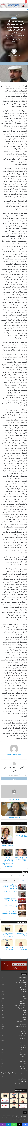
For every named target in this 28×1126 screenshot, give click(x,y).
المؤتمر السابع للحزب (19, 1005)
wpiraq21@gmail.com (14, 55)
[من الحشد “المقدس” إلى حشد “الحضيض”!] (22, 907)
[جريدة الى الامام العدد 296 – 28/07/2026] (5, 1106)
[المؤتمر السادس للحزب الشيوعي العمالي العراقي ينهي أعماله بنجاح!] (22, 914)
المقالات (24, 1017)
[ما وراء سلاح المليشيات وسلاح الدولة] (21, 928)
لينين (25, 1070)
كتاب (25, 1040)
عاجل (25, 1028)
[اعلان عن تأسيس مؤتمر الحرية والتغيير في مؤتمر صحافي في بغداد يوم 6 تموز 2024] (22, 887)
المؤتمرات (22, 1003)
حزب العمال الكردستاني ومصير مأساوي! (16, 1)
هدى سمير (22, 1066)
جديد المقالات (23, 1024)
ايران (13, 1116)
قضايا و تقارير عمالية (21, 1035)
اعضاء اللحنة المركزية (21, 982)
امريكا (17, 1116)
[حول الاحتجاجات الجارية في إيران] (7, 835)
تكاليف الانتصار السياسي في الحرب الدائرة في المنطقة (8, 949)
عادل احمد (22, 1052)
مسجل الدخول (19, 875)
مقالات (14, 1119)
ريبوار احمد (22, 1047)
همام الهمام (22, 1019)
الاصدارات (24, 991)
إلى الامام (23, 994)
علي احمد (24, 1033)
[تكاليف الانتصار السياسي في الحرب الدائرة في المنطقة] (7, 942)
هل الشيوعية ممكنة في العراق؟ (10, 891)
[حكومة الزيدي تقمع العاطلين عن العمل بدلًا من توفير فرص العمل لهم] (7, 928)
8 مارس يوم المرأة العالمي (19, 1012)
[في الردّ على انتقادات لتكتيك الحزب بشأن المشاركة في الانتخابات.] (21, 852)
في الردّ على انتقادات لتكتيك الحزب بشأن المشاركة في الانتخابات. (21, 859)
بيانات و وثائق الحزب (20, 1008)
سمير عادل (22, 1049)
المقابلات (11, 15)
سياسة (18, 1119)
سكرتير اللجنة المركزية (21, 1026)
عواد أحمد (23, 1056)
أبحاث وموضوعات (21, 1001)
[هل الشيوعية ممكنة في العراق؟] (22, 894)
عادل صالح (22, 1054)
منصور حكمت (23, 1076)
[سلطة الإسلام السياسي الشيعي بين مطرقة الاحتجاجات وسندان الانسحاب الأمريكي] (23, 1095)
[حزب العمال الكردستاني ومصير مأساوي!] (21, 942)
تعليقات (5, 880)
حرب (4, 1116)
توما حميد (23, 1045)
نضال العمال (23, 1081)
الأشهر (23, 880)
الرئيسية (16, 15)
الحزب (24, 998)
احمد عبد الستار (21, 1042)
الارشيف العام (23, 989)
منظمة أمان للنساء (22, 1079)
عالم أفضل (23, 1031)
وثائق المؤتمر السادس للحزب (19, 1083)
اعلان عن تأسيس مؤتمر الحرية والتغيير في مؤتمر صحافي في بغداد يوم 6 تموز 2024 (9, 886)
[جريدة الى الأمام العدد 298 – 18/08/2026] (5, 1100)
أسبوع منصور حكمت (21, 980)
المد (24, 996)
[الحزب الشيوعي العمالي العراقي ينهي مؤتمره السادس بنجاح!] (22, 900)
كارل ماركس (23, 1038)
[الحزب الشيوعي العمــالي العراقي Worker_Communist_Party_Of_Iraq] (14, 5)
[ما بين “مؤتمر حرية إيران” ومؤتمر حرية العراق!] (21, 829)
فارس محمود (22, 1059)
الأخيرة (14, 880)
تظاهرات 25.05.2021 (21, 1021)
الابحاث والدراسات (22, 987)
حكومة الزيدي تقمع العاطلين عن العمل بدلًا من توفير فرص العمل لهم (7, 935)
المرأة (24, 1010)
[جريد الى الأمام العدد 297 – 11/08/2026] (23, 1106)
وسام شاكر (22, 1068)
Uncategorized (22, 977)
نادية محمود (22, 1063)
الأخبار (24, 984)
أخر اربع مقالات (23, 1116)
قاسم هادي (22, 1061)
